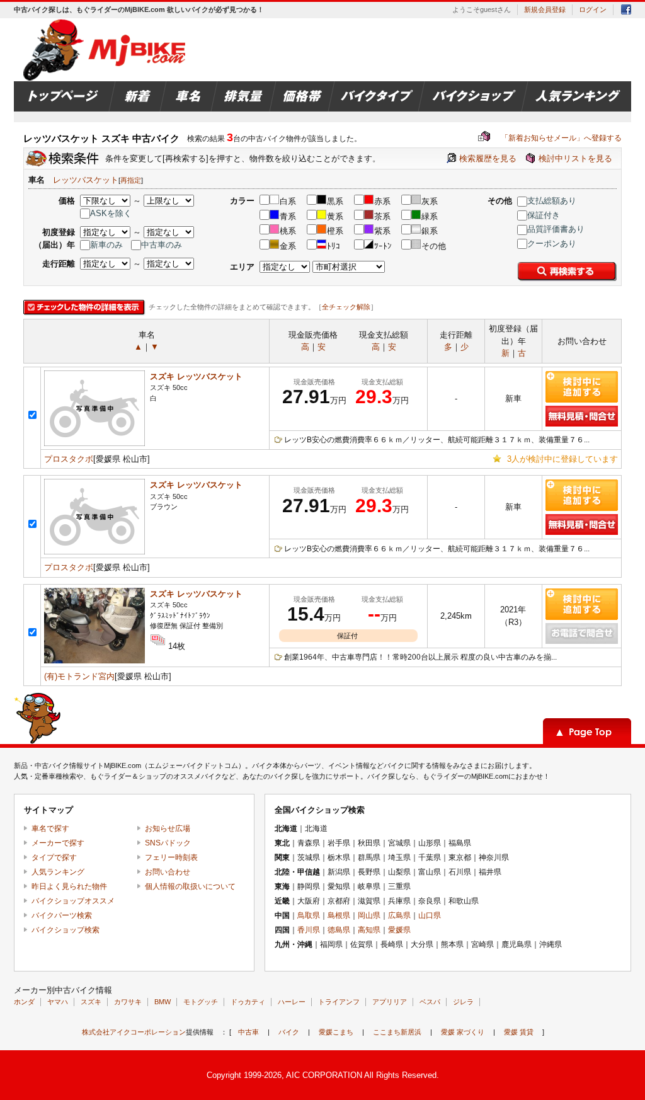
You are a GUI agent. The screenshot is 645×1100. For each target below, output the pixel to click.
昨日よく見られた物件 (69, 886)
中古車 (248, 1032)
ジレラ (463, 1001)
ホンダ (24, 1001)
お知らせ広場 (167, 828)
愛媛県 (399, 929)
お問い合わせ (167, 872)
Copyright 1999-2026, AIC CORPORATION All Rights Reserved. (323, 1075)
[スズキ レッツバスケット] (94, 443)
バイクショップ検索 (65, 929)
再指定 (130, 180)
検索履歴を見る (488, 158)
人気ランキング (57, 872)
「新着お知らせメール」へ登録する (550, 138)
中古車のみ (161, 244)
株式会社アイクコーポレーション (134, 1032)
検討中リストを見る (575, 158)
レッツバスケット (85, 180)
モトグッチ (200, 1001)
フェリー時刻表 (171, 857)
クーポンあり (551, 243)
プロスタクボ (68, 459)
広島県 (399, 915)
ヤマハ (57, 1001)
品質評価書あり (556, 229)
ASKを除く (111, 213)
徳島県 (339, 929)
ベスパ (430, 1001)
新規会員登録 (545, 9)
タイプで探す (54, 857)
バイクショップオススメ (73, 901)
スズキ (91, 1001)
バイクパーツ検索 (61, 915)
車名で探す (50, 828)
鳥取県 (308, 915)
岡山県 (369, 915)
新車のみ (106, 244)
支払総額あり (551, 200)
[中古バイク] (106, 49)
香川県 (308, 929)
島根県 (339, 915)
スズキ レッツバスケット (196, 376)
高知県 (369, 929)
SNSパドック (168, 843)
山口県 (429, 915)
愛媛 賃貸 (519, 1032)
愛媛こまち (336, 1032)
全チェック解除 (346, 307)
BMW (162, 1001)
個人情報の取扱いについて (190, 886)
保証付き (543, 215)
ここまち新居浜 (397, 1032)
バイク (288, 1032)
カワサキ (128, 1001)
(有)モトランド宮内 (79, 676)
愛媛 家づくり (462, 1032)
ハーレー (291, 1001)
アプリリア (389, 1001)
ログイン (593, 9)
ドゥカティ (248, 1001)
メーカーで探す (57, 843)
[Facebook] (626, 11)
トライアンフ (339, 1001)
